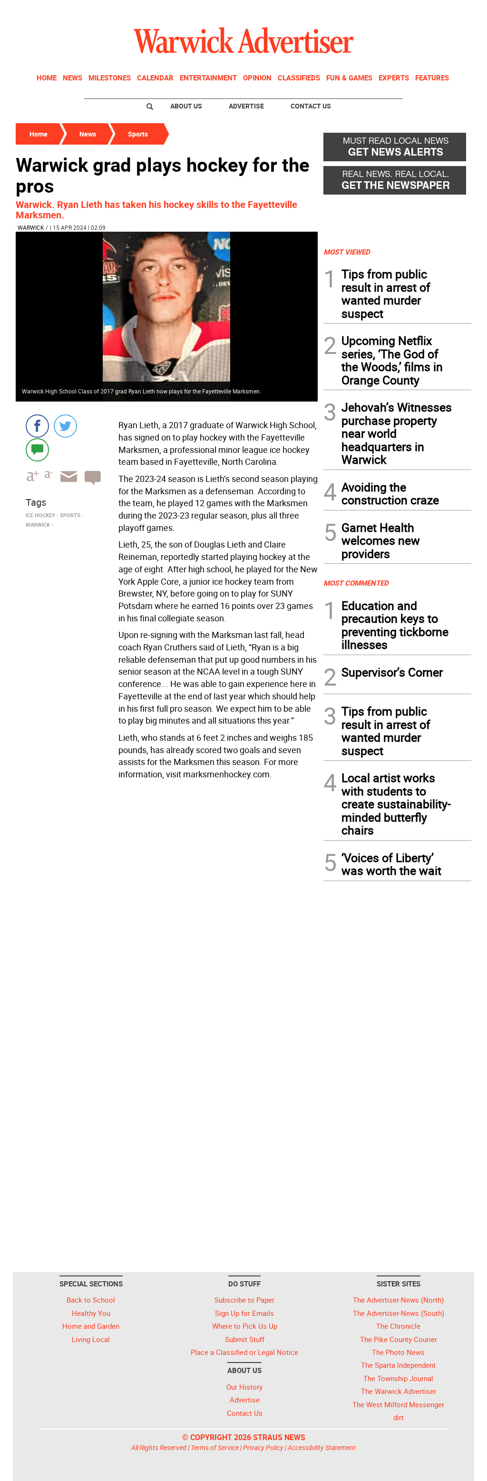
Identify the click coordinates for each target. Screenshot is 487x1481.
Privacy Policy (263, 1447)
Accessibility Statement (322, 1447)
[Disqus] (167, 904)
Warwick (31, 227)
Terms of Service (215, 1447)
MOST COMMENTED (356, 583)
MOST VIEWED (346, 251)
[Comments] (37, 449)
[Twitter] (65, 426)
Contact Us (311, 105)
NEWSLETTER (395, 11)
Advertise (246, 105)
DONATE (448, 11)
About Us (186, 105)
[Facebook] (37, 426)
